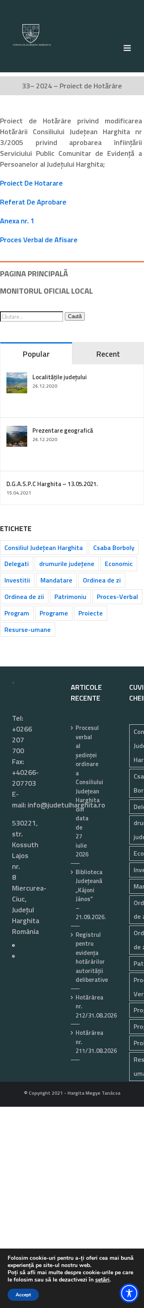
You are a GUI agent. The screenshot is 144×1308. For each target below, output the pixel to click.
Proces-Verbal (117, 596)
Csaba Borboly (113, 547)
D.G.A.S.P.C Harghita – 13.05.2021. (52, 483)
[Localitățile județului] (16, 377)
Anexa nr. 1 (17, 220)
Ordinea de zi (102, 580)
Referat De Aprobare (33, 201)
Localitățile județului (59, 377)
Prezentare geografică (62, 430)
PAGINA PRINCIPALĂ (34, 273)
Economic (119, 563)
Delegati (16, 563)
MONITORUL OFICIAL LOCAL (46, 290)
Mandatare (56, 580)
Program (16, 613)
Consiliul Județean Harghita (43, 547)
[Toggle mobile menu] (128, 48)
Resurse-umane (27, 629)
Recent (108, 353)
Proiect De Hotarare (31, 183)
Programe (54, 613)
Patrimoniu (70, 596)
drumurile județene (66, 563)
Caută (75, 316)
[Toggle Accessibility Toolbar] (129, 1293)
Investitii (17, 580)
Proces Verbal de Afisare (39, 239)
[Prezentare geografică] (16, 431)
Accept (23, 1295)
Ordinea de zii (24, 596)
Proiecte (90, 613)
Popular (36, 353)
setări (102, 1279)
